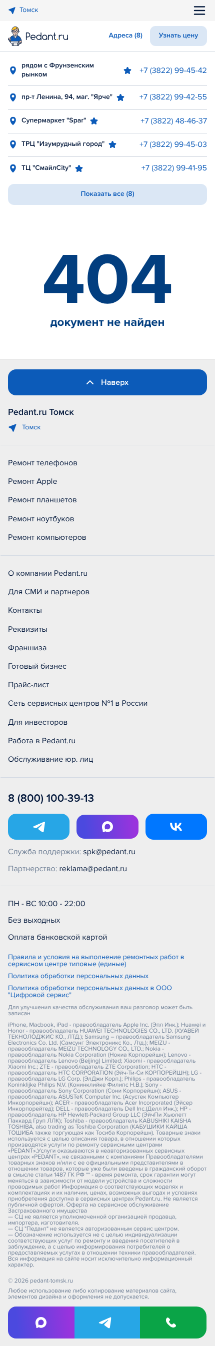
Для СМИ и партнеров (49, 592)
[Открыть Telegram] (39, 827)
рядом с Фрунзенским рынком (58, 70)
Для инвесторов (38, 722)
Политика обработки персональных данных (78, 976)
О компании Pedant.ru (48, 573)
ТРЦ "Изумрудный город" (63, 144)
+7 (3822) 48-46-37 (173, 121)
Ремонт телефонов (43, 463)
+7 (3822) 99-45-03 (173, 144)
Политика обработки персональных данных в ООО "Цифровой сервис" (90, 992)
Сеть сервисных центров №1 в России (78, 703)
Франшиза (27, 648)
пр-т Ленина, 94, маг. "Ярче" (67, 97)
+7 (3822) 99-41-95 (174, 168)
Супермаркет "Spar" (54, 120)
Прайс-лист (29, 685)
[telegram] (107, 1323)
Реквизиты (28, 629)
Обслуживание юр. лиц (50, 759)
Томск (29, 10)
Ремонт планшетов (42, 500)
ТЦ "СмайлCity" (46, 168)
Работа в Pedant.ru (42, 741)
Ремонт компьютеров (47, 537)
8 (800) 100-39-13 (51, 798)
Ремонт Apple (32, 481)
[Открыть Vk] (176, 827)
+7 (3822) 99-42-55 (173, 97)
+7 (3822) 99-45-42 (173, 70)
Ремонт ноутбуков (41, 519)
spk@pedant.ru (109, 852)
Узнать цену (178, 35)
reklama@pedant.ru (94, 869)
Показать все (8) (107, 194)
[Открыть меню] (199, 10)
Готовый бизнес (37, 666)
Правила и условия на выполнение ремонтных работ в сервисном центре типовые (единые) (96, 961)
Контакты (25, 610)
